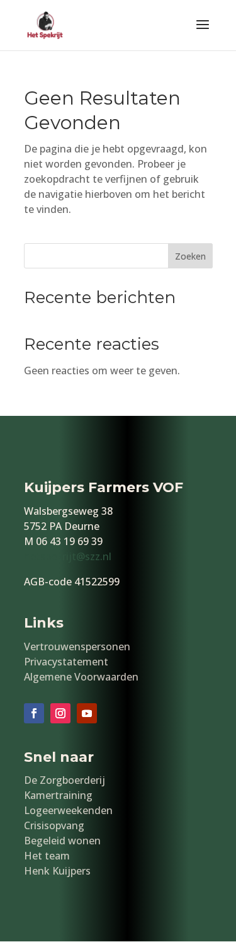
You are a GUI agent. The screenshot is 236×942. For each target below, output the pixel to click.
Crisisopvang (54, 825)
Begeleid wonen (62, 840)
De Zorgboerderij (64, 780)
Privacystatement (66, 662)
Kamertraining (58, 795)
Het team (47, 856)
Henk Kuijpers (57, 871)
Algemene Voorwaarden (81, 677)
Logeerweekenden (68, 810)
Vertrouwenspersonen (77, 646)
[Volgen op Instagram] (60, 713)
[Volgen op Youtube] (87, 713)
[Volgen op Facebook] (34, 713)
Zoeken (190, 256)
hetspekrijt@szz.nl (67, 556)
